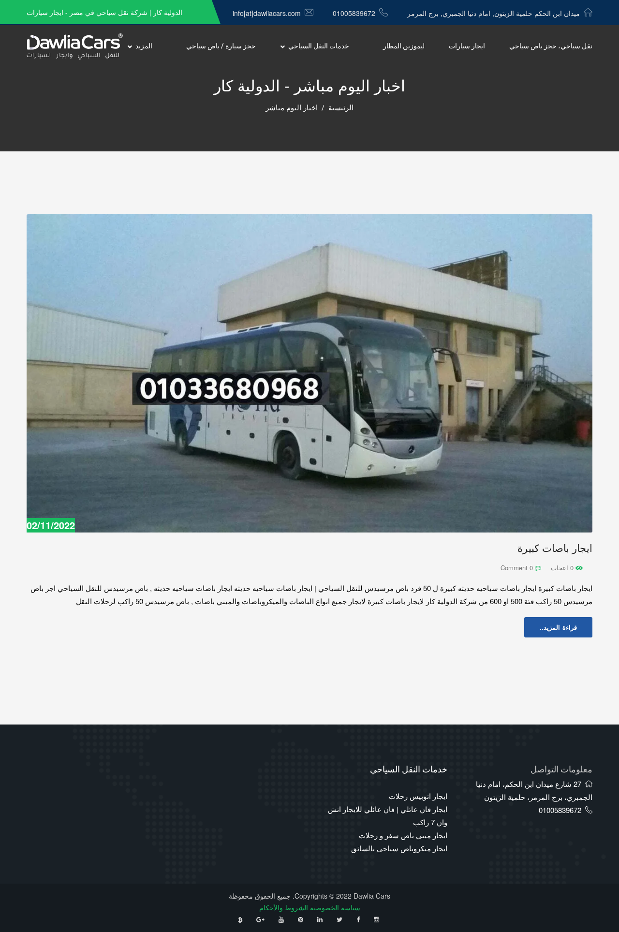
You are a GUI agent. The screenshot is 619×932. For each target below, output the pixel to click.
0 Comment (518, 567)
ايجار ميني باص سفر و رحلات (403, 835)
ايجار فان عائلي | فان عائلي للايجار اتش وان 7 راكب (387, 815)
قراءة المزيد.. (558, 627)
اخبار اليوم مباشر (291, 108)
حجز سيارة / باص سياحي (221, 46)
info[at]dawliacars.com (267, 13)
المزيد (143, 46)
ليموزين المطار (404, 46)
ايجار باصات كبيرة (554, 548)
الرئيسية (341, 108)
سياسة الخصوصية (335, 907)
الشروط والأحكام (283, 907)
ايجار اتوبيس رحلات (418, 796)
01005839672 (354, 13)
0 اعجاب (563, 567)
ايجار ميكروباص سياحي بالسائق (399, 848)
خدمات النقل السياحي (318, 46)
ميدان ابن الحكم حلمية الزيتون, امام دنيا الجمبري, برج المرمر (493, 13)
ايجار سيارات (467, 46)
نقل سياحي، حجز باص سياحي (550, 46)
